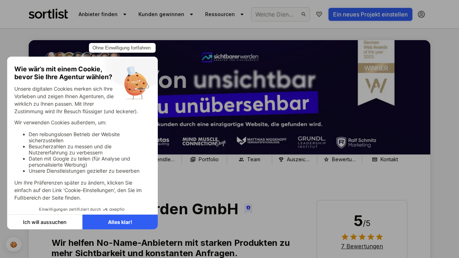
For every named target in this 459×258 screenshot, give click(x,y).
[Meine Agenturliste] (319, 14)
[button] (362, 246)
